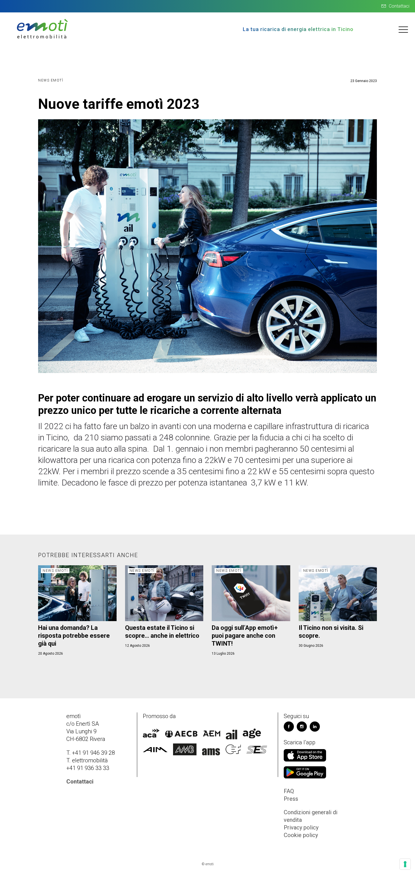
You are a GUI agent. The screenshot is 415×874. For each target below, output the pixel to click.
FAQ (289, 791)
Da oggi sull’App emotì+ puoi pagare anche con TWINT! (245, 635)
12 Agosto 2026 (137, 646)
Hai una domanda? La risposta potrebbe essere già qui (74, 635)
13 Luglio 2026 (223, 654)
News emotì (50, 80)
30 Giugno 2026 (311, 646)
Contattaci (399, 6)
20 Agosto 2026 (50, 654)
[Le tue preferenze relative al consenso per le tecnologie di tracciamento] (405, 864)
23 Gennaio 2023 (363, 81)
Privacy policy (301, 827)
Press (291, 798)
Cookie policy (301, 835)
